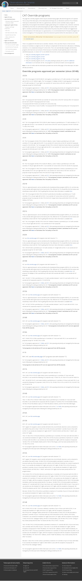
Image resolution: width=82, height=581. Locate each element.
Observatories (31, 8)
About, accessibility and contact (71, 572)
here (33, 92)
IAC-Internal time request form (51, 565)
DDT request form (48, 570)
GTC (48, 88)
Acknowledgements (9, 53)
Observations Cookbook (11, 570)
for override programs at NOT (37, 56)
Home (12, 8)
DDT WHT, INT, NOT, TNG (11, 32)
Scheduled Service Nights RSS (70, 568)
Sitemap (65, 574)
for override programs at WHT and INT (39, 54)
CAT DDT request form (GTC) (50, 572)
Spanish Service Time (10, 35)
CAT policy (48, 60)
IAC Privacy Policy (67, 570)
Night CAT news (8, 17)
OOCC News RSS (67, 565)
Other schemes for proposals (10, 37)
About (67, 8)
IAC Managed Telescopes (56, 8)
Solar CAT (26, 568)
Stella (42, 252)
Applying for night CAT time (11, 25)
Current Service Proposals (11, 47)
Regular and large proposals (9, 27)
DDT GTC (7, 30)
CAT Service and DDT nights (12, 45)
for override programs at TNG (37, 58)
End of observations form (50, 574)
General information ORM (11, 565)
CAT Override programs (11, 49)
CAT (40, 52)
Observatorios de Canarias (22, 2)
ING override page (32, 238)
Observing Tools (42, 8)
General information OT (10, 568)
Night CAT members (9, 40)
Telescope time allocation (11, 42)
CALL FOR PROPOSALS (10, 19)
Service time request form (50, 568)
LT (39, 88)
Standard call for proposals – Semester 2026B (12, 22)
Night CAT (8, 11)
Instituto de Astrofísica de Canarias (20, 4)
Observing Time (21, 8)
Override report (30, 39)
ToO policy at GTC (9, 51)
